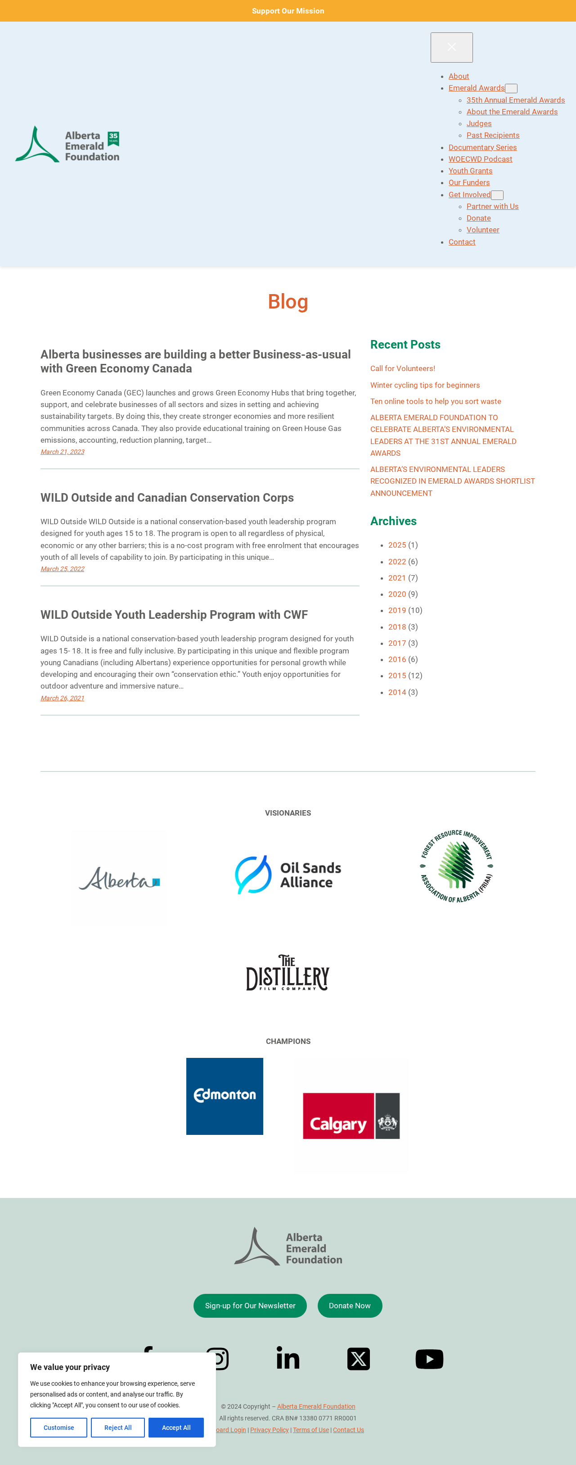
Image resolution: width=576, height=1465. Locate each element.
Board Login (229, 1429)
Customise (59, 1427)
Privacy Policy (269, 1429)
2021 (397, 577)
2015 (397, 675)
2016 (397, 659)
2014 (397, 692)
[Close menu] (452, 47)
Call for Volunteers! (402, 368)
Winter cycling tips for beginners (425, 385)
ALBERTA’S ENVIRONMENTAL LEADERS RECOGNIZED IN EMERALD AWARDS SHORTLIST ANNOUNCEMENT (452, 481)
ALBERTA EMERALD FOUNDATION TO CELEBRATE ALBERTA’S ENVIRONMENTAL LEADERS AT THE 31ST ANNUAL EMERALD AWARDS (443, 435)
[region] (117, 1399)
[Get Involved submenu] (497, 195)
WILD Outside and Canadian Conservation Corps (167, 497)
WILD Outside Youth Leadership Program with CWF (174, 614)
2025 (397, 544)
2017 (397, 643)
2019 (397, 610)
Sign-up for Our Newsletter (250, 1305)
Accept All (176, 1427)
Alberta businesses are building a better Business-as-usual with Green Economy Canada (195, 362)
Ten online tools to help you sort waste (435, 401)
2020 (397, 594)
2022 (397, 561)
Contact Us (348, 1429)
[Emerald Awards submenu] (511, 88)
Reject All (118, 1427)
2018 (397, 626)
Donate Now (350, 1305)
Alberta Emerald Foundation (316, 1406)
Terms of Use (311, 1429)
